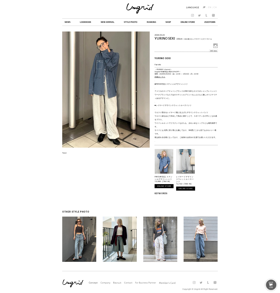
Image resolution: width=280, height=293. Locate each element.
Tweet (64, 153)
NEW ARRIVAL (107, 22)
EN (209, 7)
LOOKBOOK (85, 22)
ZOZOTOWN (209, 22)
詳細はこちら (160, 77)
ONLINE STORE (188, 22)
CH (215, 7)
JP (204, 7)
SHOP (168, 22)
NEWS (67, 22)
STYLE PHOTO (130, 22)
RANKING (151, 22)
